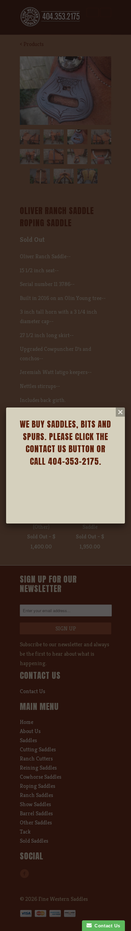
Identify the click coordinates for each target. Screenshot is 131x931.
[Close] (120, 412)
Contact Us (106, 925)
